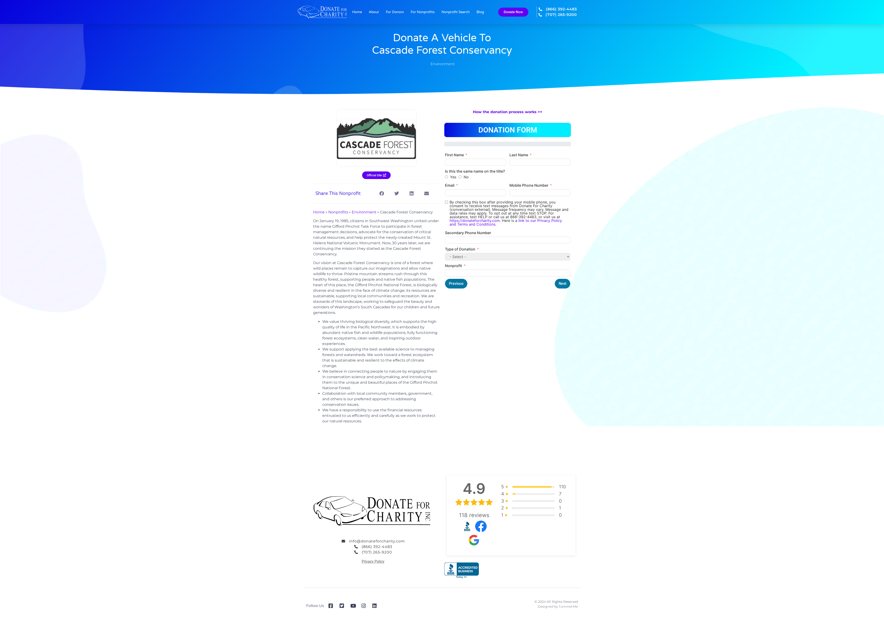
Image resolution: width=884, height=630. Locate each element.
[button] (381, 193)
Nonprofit (453, 265)
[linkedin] (376, 605)
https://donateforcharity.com (475, 220)
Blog (480, 12)
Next (562, 283)
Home (357, 12)
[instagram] (365, 605)
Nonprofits (338, 212)
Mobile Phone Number (528, 185)
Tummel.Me (568, 606)
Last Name (518, 155)
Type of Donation (460, 249)
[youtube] (354, 605)
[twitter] (343, 605)
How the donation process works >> (507, 112)
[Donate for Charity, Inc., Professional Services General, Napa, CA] (461, 570)
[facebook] (332, 605)
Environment (442, 64)
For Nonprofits (423, 12)
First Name (454, 155)
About (374, 12)
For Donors (395, 12)
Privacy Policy (373, 561)
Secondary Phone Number (468, 232)
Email (449, 185)
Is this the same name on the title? (475, 171)
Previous (456, 283)
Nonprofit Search (456, 12)
